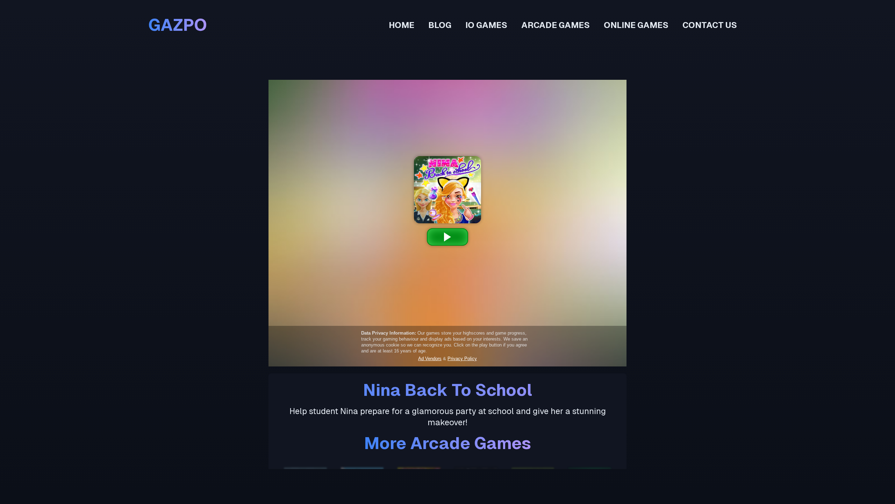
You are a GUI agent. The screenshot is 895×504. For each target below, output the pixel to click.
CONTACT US (709, 25)
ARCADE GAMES (555, 25)
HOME (401, 25)
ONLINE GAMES (636, 25)
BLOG (439, 25)
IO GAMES (486, 25)
